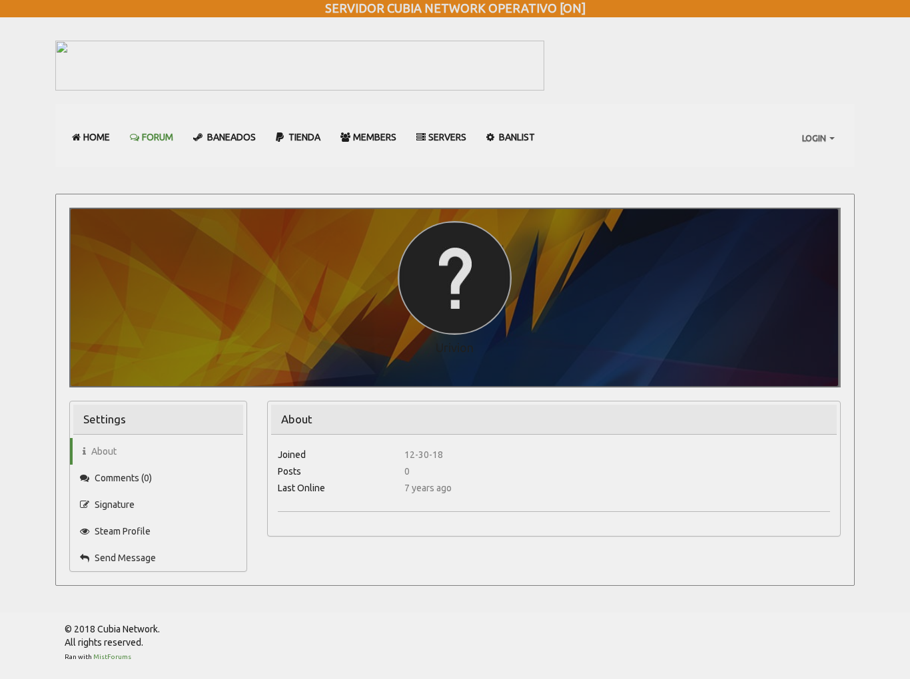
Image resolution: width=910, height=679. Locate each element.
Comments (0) (122, 478)
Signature (114, 504)
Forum (157, 137)
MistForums (112, 656)
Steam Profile (122, 531)
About (103, 451)
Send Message (124, 558)
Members (374, 137)
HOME (96, 137)
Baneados (230, 137)
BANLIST (516, 137)
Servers (447, 137)
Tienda (303, 137)
